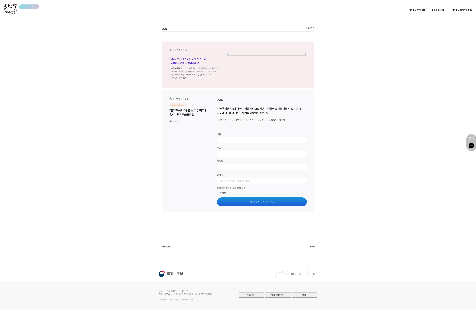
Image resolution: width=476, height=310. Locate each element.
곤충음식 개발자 (277, 119)
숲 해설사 (224, 119)
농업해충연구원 (256, 119)
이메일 (220, 161)
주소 (219, 147)
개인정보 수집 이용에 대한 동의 (231, 188)
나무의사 (239, 119)
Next (312, 246)
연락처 (220, 174)
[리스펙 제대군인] (10, 4)
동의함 (223, 193)
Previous (166, 246)
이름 (219, 134)
